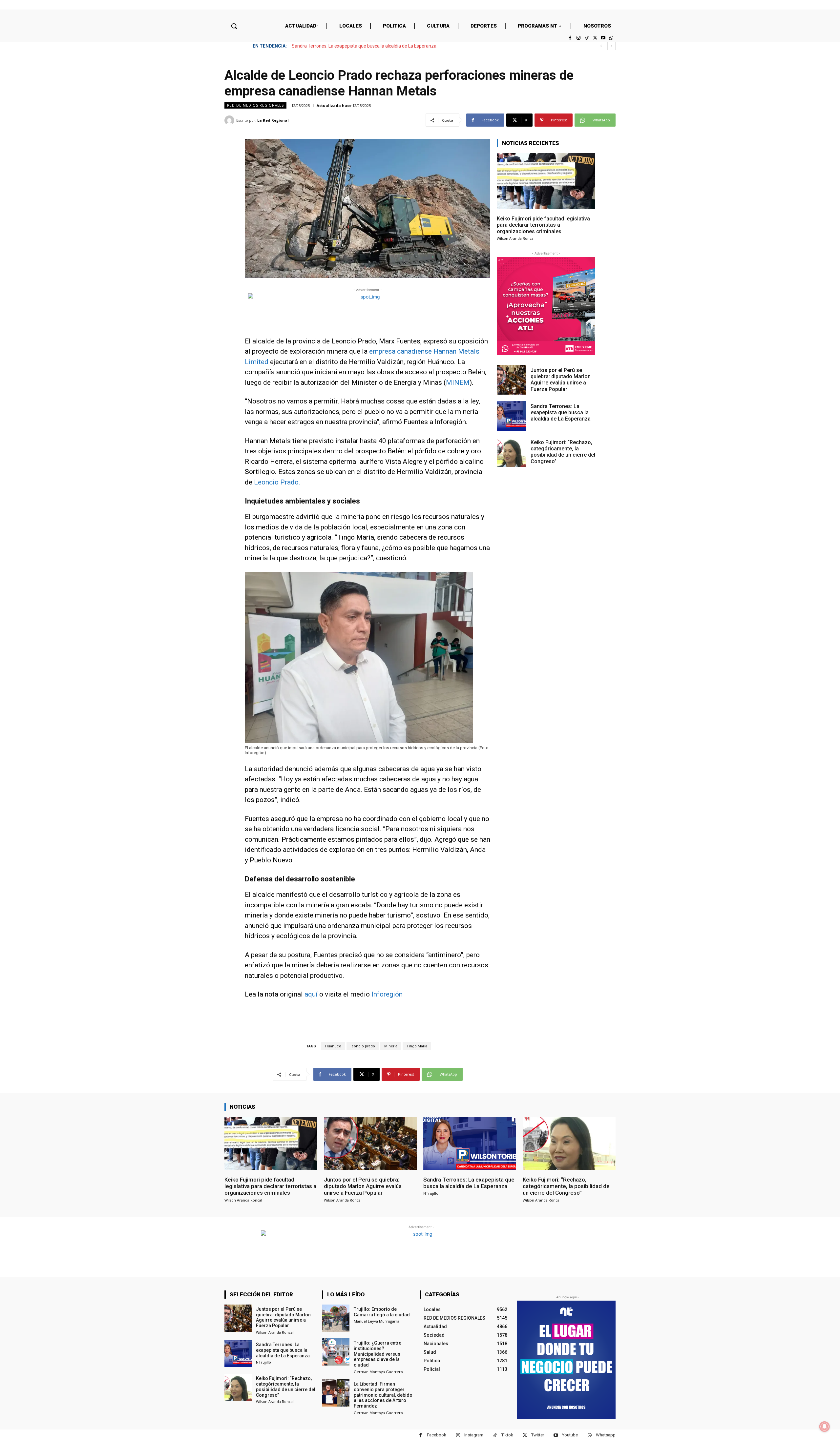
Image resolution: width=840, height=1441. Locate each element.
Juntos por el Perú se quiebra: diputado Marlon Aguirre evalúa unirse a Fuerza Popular (561, 379)
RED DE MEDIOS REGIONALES (255, 105)
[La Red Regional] (230, 120)
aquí (311, 994)
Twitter (537, 1434)
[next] (611, 46)
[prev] (601, 46)
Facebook (436, 1434)
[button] (233, 25)
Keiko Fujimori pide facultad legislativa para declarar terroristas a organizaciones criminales (543, 225)
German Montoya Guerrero (378, 1371)
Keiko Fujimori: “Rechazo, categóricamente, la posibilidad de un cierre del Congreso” (377, 46)
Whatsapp (606, 1434)
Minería (390, 1046)
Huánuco (333, 1046)
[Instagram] (578, 38)
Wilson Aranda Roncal (516, 238)
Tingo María (417, 1046)
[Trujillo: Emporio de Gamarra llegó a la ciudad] (335, 1318)
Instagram (473, 1434)
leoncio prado (362, 1046)
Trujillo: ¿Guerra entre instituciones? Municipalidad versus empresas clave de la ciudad (377, 1354)
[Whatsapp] (611, 38)
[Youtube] (603, 38)
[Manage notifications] (824, 1426)
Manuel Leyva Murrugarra (376, 1321)
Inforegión (387, 994)
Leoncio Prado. (277, 482)
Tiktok (507, 1434)
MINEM (458, 382)
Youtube (570, 1434)
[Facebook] (570, 38)
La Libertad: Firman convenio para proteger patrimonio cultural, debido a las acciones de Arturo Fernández (383, 1395)
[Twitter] (595, 38)
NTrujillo (430, 1193)
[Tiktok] (586, 38)
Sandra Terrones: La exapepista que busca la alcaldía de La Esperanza (561, 412)
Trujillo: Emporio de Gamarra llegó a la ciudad (382, 1312)
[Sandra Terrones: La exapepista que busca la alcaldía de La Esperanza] (511, 416)
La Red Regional (273, 120)
